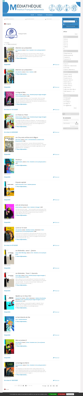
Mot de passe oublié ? (74, 126)
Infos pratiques (49, 14)
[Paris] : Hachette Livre (31, 342)
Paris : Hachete (29, 72)
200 (57, 385)
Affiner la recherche (12, 44)
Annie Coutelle (18, 94)
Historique (68, 114)
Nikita (27, 298)
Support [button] (66, 61)
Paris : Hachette (30, 50)
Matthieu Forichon (30, 229)
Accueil (32, 14)
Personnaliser (70, 394)
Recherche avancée (70, 26)
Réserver (57, 64)
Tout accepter (53, 394)
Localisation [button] (67, 95)
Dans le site (68, 24)
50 (50, 385)
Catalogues (39, 14)
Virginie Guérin (18, 161)
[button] (63, 48)
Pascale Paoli (18, 298)
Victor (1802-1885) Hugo (20, 252)
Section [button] (66, 51)
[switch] (76, 122)
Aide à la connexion (70, 128)
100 (53, 385)
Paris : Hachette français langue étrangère (36, 94)
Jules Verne (18, 139)
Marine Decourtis (19, 184)
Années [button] (66, 37)
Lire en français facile (40, 50)
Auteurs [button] (66, 72)
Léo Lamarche (18, 50)
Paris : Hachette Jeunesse (30, 184)
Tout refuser (62, 394)
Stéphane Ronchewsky (40, 298)
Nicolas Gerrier (18, 117)
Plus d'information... (22, 58)
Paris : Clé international (30, 139)
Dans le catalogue (69, 23)
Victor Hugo (18, 275)
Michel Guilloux (19, 207)
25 (48, 385)
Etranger (38, 207)
